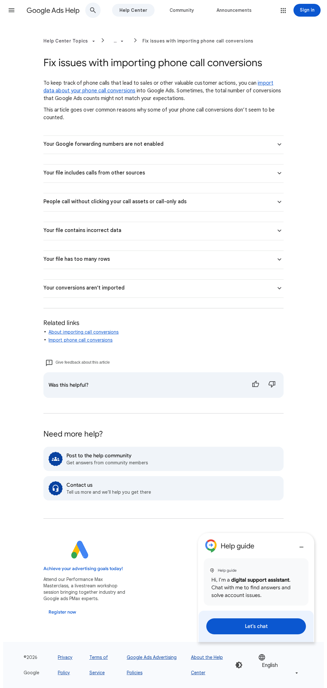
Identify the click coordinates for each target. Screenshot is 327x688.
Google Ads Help (53, 10)
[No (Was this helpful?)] (272, 385)
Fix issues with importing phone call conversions (198, 41)
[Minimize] (301, 544)
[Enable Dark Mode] (239, 665)
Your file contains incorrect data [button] (82, 230)
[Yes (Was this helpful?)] (255, 385)
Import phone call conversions (80, 340)
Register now (62, 612)
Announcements (234, 10)
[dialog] (256, 587)
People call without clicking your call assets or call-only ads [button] (114, 201)
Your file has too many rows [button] (76, 259)
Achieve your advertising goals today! (83, 568)
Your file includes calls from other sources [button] (94, 173)
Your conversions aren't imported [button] (84, 288)
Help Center (133, 10)
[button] (11, 10)
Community (182, 10)
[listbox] (278, 665)
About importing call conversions (84, 332)
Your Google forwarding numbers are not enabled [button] (103, 144)
